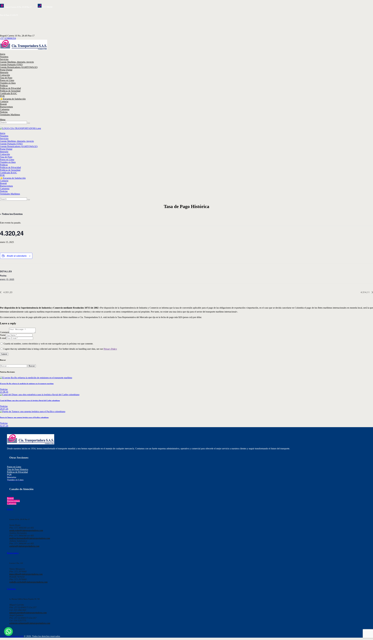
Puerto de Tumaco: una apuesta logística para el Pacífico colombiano (24, 417)
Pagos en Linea (14, 467)
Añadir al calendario (17, 255)
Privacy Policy (110, 349)
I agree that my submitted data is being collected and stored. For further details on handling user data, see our (60, 349)
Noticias (4, 389)
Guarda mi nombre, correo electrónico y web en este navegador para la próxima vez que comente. (48, 343)
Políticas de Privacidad (17, 472)
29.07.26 (4, 409)
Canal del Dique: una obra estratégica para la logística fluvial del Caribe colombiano (30, 400)
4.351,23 (7, 292)
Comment (4, 332)
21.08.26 (4, 392)
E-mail (3, 338)
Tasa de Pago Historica (17, 469)
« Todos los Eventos (11, 214)
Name (3, 335)
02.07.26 (4, 426)
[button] (8, 631)
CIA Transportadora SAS (11, 636)
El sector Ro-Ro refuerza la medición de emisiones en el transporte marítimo (27, 383)
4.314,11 (365, 292)
